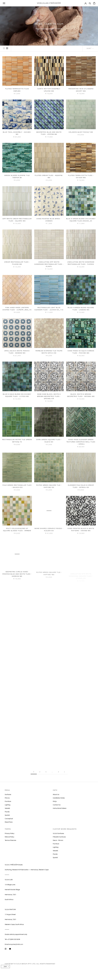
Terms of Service (10, 840)
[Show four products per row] (7, 48)
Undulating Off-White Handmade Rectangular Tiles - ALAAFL (49, 264)
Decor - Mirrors (58, 840)
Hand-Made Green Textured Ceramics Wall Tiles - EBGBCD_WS (17, 756)
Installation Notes (59, 798)
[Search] (90, 3)
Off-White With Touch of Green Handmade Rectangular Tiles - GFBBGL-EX (49, 710)
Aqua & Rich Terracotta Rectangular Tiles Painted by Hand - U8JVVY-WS (17, 665)
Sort (89, 48)
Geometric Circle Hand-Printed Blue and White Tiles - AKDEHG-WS (17, 574)
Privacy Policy (9, 833)
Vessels (7, 808)
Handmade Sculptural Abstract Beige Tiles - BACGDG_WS (49, 619)
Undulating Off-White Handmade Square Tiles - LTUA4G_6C (81, 574)
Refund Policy (9, 837)
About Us (56, 794)
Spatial (7, 815)
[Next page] (64, 772)
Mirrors (7, 798)
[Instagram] (5, 948)
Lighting (7, 805)
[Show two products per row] (4, 48)
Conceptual (9, 818)
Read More (8, 822)
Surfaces (8, 794)
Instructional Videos (59, 808)
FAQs (55, 801)
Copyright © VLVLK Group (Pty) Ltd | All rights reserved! (30, 964)
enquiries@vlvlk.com (16, 944)
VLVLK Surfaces (58, 833)
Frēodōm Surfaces (59, 837)
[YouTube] (10, 948)
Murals (7, 811)
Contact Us (56, 805)
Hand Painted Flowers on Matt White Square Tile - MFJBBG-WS (81, 710)
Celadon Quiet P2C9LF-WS (81, 132)
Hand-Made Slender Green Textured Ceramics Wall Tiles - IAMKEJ (81, 442)
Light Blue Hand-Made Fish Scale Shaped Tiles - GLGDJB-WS (17, 619)
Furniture (8, 801)
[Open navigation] (4, 3)
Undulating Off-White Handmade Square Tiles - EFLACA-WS (49, 756)
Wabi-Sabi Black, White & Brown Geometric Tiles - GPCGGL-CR (49, 396)
